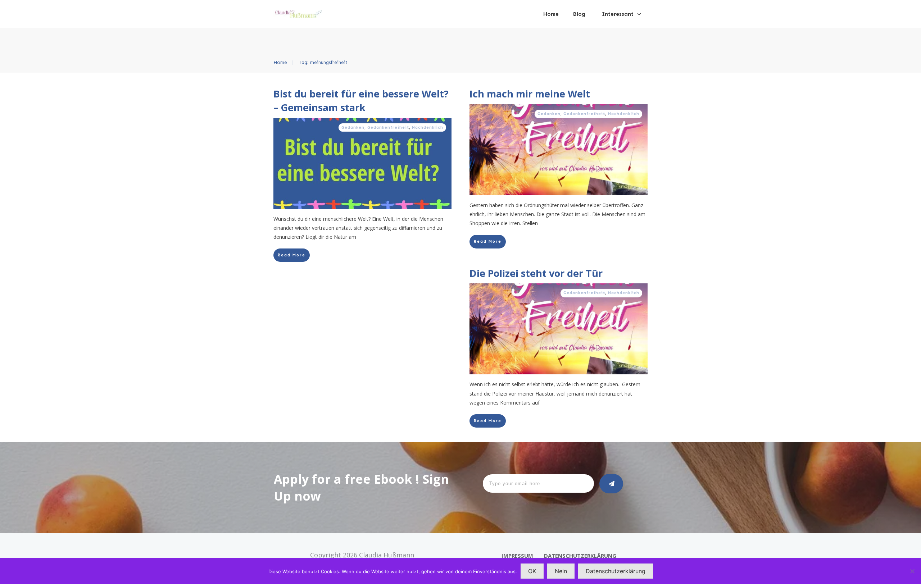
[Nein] (912, 571)
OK (532, 571)
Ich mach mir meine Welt (529, 93)
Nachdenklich (427, 127)
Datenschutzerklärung (615, 571)
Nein (561, 571)
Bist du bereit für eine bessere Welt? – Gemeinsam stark (361, 100)
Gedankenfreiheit (388, 127)
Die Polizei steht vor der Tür (536, 273)
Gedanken (352, 127)
